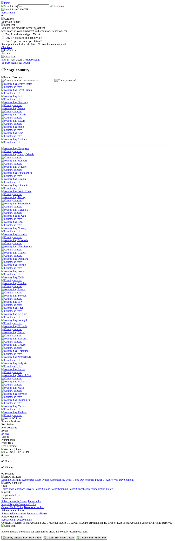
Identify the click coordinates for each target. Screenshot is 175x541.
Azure (109, 479)
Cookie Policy (50, 488)
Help (4, 495)
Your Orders (23, 62)
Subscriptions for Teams (14, 501)
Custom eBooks (27, 504)
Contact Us (13, 495)
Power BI (100, 479)
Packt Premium (24, 519)
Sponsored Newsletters (13, 513)
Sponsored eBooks (37, 513)
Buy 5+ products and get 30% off (23, 41)
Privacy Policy (34, 488)
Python (46, 479)
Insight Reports (9, 504)
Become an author (34, 507)
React (38, 479)
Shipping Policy (67, 488)
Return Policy (105, 488)
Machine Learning (11, 479)
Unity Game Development (80, 479)
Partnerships (34, 501)
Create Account (31, 59)
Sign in (5, 59)
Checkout (6, 47)
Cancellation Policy (86, 488)
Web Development (123, 479)
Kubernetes (28, 479)
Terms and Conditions (13, 488)
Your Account (8, 62)
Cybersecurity (58, 479)
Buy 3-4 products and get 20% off (23, 37)
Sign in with (31, 537)
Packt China (16, 507)
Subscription (8, 12)
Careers (5, 507)
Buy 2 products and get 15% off (22, 34)
